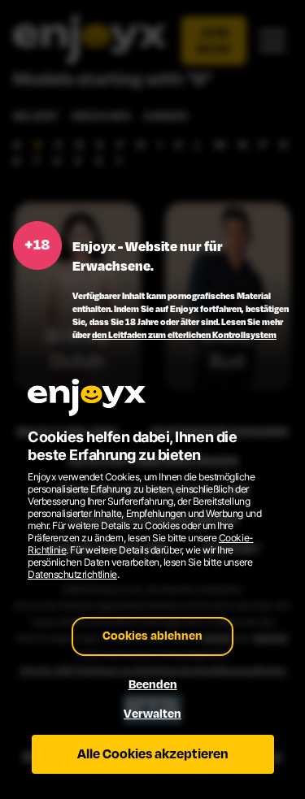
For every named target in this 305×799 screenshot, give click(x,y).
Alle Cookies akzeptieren (153, 754)
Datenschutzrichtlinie (72, 574)
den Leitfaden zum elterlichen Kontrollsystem (184, 334)
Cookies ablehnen (152, 636)
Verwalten (152, 714)
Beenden (153, 684)
